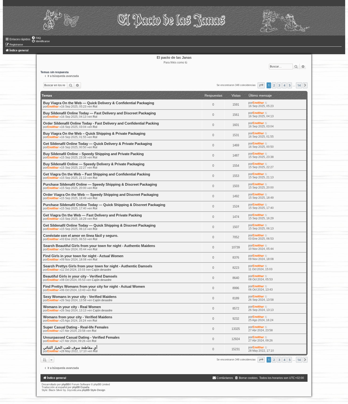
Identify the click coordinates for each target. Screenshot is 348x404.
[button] (261, 85)
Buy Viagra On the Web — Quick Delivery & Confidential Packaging (98, 103)
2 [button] (274, 85)
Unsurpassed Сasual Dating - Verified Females (81, 337)
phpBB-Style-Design (93, 390)
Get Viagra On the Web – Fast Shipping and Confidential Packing (96, 174)
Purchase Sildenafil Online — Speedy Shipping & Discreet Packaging (100, 184)
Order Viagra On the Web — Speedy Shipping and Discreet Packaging (100, 195)
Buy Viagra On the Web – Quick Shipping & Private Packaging (94, 133)
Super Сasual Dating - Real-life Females (75, 327)
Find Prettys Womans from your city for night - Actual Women (94, 286)
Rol (95, 106)
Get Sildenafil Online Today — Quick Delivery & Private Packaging (97, 144)
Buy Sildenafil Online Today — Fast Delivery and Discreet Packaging (99, 113)
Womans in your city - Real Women (72, 307)
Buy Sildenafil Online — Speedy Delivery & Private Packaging (93, 164)
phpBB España (80, 387)
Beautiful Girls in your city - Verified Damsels (80, 276)
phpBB (65, 384)
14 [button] (299, 85)
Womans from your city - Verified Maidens (77, 317)
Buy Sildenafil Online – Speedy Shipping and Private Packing (93, 154)
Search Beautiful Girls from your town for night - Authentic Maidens (99, 246)
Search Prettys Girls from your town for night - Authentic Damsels (97, 266)
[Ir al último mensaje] (266, 102)
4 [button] (284, 85)
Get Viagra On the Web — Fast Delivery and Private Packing (92, 215)
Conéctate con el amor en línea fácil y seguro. (80, 236)
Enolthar (53, 106)
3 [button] (279, 85)
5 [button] (289, 85)
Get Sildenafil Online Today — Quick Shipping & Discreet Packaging (99, 225)
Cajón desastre (101, 269)
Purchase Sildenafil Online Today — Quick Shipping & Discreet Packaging (104, 205)
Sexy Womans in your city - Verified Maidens (79, 297)
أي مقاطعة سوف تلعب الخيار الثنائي (70, 348)
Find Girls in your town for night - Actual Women (83, 256)
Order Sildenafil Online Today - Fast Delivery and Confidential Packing (101, 123)
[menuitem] (36, 37)
